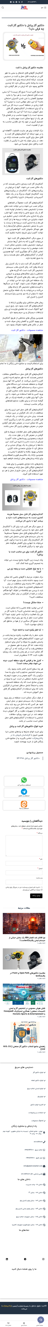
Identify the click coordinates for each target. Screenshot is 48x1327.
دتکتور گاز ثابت (18, 330)
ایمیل (40, 868)
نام (40, 859)
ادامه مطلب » (41, 943)
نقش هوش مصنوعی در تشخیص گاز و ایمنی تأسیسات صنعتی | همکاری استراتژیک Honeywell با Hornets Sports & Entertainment (24, 1011)
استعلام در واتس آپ (24, 785)
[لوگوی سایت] (24, 7)
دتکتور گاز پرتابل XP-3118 (28, 758)
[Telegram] (25, 1259)
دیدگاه (39, 833)
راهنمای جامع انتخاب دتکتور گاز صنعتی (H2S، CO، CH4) (24, 1048)
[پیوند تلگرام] (10, 2)
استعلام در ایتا (24, 808)
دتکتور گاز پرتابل (17, 479)
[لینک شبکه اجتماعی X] (19, 2)
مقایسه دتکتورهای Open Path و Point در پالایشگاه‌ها (27, 974)
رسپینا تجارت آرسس (21, 1306)
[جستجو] (3, 7)
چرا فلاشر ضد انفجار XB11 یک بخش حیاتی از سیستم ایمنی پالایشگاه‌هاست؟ (27, 939)
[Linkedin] (7, 1259)
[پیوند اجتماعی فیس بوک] (22, 2)
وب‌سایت (39, 878)
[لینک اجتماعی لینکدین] (13, 2)
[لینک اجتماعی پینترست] (16, 2)
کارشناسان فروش (22, 735)
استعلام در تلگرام (24, 796)
